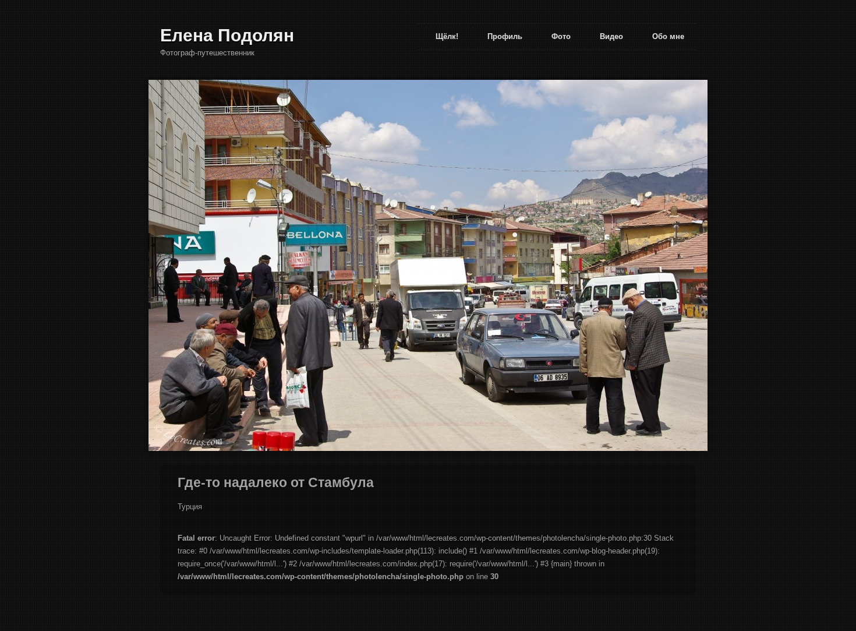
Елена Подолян (227, 35)
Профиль (504, 36)
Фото (561, 36)
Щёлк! (447, 36)
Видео (611, 36)
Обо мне (668, 36)
